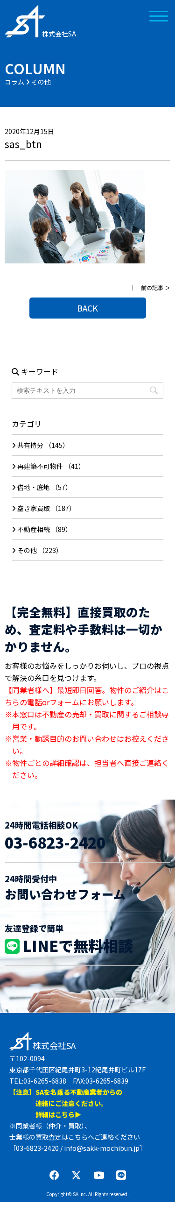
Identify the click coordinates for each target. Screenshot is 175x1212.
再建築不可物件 (40, 466)
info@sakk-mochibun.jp (102, 1148)
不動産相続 (33, 529)
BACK (87, 308)
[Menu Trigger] (159, 15)
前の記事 (152, 287)
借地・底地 (33, 487)
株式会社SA (59, 33)
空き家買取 (33, 508)
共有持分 (30, 445)
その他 (27, 550)
